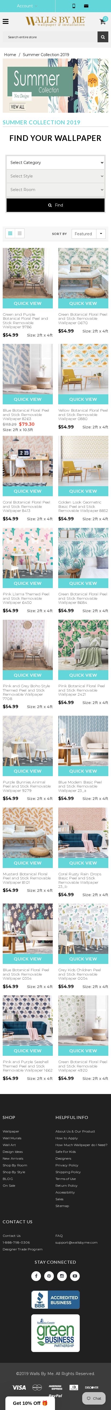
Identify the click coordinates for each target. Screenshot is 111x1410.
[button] (30, 1403)
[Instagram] (62, 1276)
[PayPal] (55, 1397)
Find (57, 205)
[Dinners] (74, 1388)
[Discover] (92, 1388)
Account (25, 6)
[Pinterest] (49, 1276)
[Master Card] (38, 1388)
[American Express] (56, 1388)
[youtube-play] (75, 1276)
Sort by (59, 234)
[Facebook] (36, 1276)
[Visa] (19, 1388)
